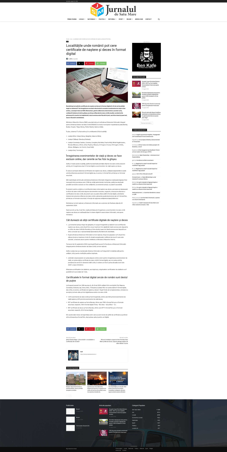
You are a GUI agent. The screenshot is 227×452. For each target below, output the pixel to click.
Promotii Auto (136, 177)
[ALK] (67, 59)
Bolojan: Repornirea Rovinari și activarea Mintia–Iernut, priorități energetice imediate (74, 388)
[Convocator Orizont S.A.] (70, 428)
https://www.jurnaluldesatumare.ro (88, 354)
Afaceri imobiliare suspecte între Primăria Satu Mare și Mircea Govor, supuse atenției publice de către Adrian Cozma (114, 341)
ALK (71, 58)
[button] (159, 19)
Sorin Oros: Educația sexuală (144, 174)
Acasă (67, 39)
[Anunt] (70, 411)
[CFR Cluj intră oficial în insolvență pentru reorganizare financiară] (136, 106)
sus (71, 39)
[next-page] (70, 396)
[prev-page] (67, 396)
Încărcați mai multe (146, 123)
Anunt (78, 409)
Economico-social (71, 384)
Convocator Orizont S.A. (83, 425)
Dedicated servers (137, 192)
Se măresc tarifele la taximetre (144, 160)
